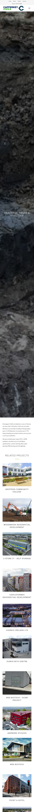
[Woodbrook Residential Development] (17, 510)
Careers (24, 1)
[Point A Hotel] (17, 785)
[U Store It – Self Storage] (17, 543)
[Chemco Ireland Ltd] (17, 615)
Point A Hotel (17, 800)
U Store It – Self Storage (17, 558)
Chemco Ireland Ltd (17, 630)
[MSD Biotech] (17, 749)
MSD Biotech (17, 764)
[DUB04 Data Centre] (17, 646)
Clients (19, 1)
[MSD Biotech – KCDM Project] (17, 683)
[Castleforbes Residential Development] (17, 580)
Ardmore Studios (17, 733)
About (14, 1)
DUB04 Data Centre (17, 661)
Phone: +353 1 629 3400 (17, 3)
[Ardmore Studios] (17, 718)
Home (10, 1)
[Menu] (29, 8)
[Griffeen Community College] (17, 474)
